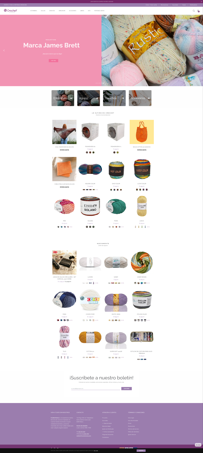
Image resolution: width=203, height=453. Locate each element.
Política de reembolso (133, 431)
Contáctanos (105, 437)
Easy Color (116, 183)
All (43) (96, 320)
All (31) (96, 357)
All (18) (96, 283)
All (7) (122, 226)
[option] (101, 50)
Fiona (116, 221)
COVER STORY (90, 314)
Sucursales (175, 5)
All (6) (97, 189)
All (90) (122, 283)
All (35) (148, 283)
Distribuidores (193, 5)
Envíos (129, 423)
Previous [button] (4, 50)
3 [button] (99, 83)
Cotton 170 (90, 351)
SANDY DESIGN (141, 277)
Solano (90, 221)
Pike (64, 221)
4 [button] (101, 83)
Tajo (64, 351)
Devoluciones (131, 426)
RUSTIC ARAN (116, 314)
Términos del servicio (133, 429)
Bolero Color (90, 183)
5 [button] (103, 83)
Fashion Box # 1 (116, 146)
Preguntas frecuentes (107, 434)
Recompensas (164, 5)
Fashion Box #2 (90, 146)
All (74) (71, 320)
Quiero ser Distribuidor (108, 429)
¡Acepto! (141, 450)
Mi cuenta (104, 417)
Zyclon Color (142, 314)
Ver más (96, 450)
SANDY (116, 277)
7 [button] (106, 83)
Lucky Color (141, 183)
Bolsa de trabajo (106, 426)
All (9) (148, 226)
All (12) (148, 320)
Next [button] (199, 50)
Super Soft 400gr (116, 351)
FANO (64, 314)
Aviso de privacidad (133, 420)
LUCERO (90, 277)
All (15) (122, 320)
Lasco (142, 221)
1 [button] (96, 83)
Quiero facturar (132, 434)
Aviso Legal (131, 417)
